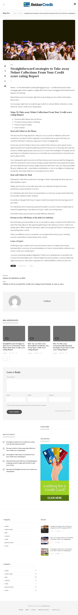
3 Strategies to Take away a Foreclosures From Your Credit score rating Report (20, 456)
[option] (14, 340)
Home (15, 13)
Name (8, 395)
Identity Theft (9, 542)
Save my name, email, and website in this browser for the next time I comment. (27, 405)
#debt (31, 266)
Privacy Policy (43, 610)
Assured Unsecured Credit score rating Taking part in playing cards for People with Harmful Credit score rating (21, 463)
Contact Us (56, 610)
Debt (20, 13)
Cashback (5, 353)
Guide (6, 539)
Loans (6, 546)
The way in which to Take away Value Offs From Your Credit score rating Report (20, 449)
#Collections (22, 266)
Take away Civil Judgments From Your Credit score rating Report (21, 470)
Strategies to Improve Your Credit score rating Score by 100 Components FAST (20, 443)
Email (29, 395)
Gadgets (7, 536)
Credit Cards (9, 529)
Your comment (11, 377)
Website (51, 395)
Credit (7, 526)
